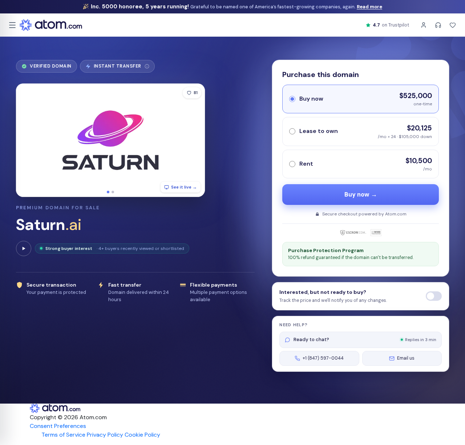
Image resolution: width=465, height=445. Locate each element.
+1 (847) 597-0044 (323, 358)
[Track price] (434, 296)
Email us (406, 358)
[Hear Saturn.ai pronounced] (23, 248)
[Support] (438, 25)
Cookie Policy (142, 434)
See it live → (184, 187)
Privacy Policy (105, 434)
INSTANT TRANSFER (120, 68)
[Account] (423, 25)
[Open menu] (12, 25)
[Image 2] (113, 192)
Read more (369, 7)
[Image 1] (108, 192)
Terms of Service (63, 434)
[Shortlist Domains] (452, 25)
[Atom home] (51, 25)
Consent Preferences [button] (58, 426)
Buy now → (360, 194)
